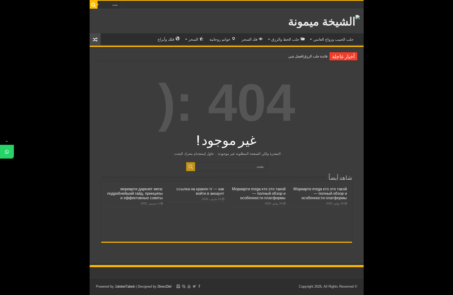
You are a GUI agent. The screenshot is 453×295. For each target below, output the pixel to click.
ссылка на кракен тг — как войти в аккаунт (200, 191)
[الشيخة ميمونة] (324, 20)
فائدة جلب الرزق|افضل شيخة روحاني (301, 56)
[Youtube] (189, 286)
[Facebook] (199, 286)
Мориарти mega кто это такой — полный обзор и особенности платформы (320, 193)
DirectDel (164, 286)
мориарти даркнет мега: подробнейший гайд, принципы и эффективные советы (135, 193)
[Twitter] (194, 286)
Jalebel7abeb (125, 286)
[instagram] (178, 286)
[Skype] (184, 286)
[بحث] (94, 5)
